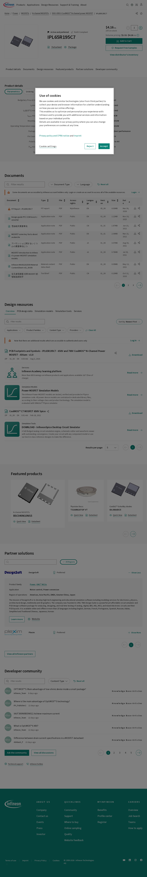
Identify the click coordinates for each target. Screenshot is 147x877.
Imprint (78, 135)
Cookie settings (48, 146)
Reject (90, 146)
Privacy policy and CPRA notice (54, 135)
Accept (104, 146)
